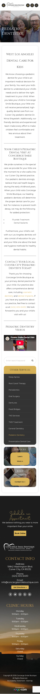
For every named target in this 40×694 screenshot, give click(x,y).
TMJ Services (14, 416)
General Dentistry (16, 429)
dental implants (25, 296)
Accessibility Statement (16, 681)
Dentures (13, 403)
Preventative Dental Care (19, 442)
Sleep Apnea (14, 377)
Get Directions (19, 587)
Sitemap (29, 681)
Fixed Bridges (14, 409)
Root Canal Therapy (17, 383)
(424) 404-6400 (18, 307)
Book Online (20, 533)
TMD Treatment (16, 422)
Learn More (19, 458)
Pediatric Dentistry (17, 435)
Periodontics (14, 390)
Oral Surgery (14, 396)
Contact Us (19, 482)
